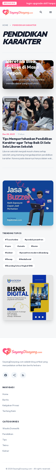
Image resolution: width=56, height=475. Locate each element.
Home (5, 25)
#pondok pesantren (34, 239)
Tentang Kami (9, 411)
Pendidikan (7, 434)
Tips (4, 439)
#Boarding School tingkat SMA (19, 266)
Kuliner (5, 450)
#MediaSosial (25, 259)
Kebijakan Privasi (10, 405)
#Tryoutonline (11, 239)
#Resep (8, 259)
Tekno (5, 445)
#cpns (8, 246)
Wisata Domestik (10, 428)
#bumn (34, 246)
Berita (5, 399)
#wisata (21, 246)
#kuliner (9, 253)
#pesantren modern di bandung (33, 253)
